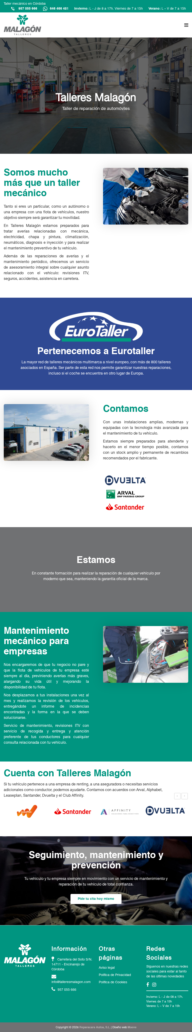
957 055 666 (27, 8)
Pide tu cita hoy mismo (96, 899)
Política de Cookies (113, 982)
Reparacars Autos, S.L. (94, 1027)
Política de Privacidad (115, 975)
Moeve (132, 1027)
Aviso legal (107, 967)
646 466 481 (59, 8)
